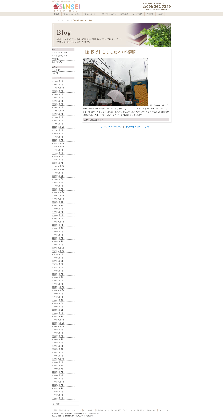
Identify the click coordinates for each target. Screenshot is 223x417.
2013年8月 (56, 362)
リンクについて (163, 410)
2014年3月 (56, 349)
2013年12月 (56, 359)
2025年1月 (56, 84)
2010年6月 (56, 398)
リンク (130, 410)
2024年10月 (56, 87)
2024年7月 (56, 97)
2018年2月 (56, 244)
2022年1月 (56, 140)
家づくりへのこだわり (71, 14)
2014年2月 (56, 352)
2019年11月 (56, 195)
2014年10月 (56, 326)
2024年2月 (56, 107)
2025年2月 (56, 81)
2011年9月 (56, 388)
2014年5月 (56, 342)
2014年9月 (56, 329)
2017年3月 (56, 264)
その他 (54, 70)
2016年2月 (56, 280)
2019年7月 (56, 205)
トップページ (59, 20)
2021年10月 (56, 146)
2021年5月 (56, 153)
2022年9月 (56, 130)
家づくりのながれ (109, 14)
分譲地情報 (124, 14)
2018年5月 (56, 234)
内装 (53, 73)
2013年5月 (56, 372)
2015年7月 (56, 300)
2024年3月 (56, 104)
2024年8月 (56, 94)
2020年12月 (56, 166)
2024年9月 (56, 91)
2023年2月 (56, 120)
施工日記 (55, 62)
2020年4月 (56, 182)
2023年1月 (56, 123)
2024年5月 (56, 101)
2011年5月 (56, 391)
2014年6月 (56, 339)
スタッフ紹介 (137, 14)
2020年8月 (56, 172)
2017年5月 (56, 257)
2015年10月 (56, 290)
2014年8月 (56, 332)
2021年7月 (56, 149)
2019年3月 (56, 218)
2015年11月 (56, 287)
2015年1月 (56, 316)
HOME (56, 14)
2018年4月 (56, 238)
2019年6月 (56, 208)
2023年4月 (56, 117)
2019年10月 (56, 198)
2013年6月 (56, 368)
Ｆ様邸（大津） (58, 52)
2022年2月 (56, 136)
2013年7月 (56, 365)
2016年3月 (56, 277)
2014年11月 (56, 323)
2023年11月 (56, 110)
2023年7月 (56, 114)
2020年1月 (56, 189)
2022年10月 (56, 127)
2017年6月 (56, 254)
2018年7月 (56, 228)
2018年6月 (56, 231)
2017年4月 (56, 261)
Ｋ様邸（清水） (58, 55)
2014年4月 (56, 346)
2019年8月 (56, 202)
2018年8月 (56, 225)
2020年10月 (56, 169)
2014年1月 (56, 355)
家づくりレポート (91, 14)
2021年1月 (56, 163)
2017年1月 (56, 267)
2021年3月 (56, 159)
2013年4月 (56, 375)
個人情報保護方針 (139, 410)
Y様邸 (54, 59)
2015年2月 (56, 313)
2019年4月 (56, 215)
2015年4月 (56, 310)
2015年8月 (56, 296)
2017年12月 (56, 248)
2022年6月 (56, 133)
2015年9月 (56, 293)
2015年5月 (56, 306)
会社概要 (150, 14)
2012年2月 (56, 385)
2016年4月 (56, 274)
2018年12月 (56, 221)
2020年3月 (56, 185)
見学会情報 (62, 410)
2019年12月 (56, 192)
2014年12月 (56, 319)
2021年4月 (56, 156)
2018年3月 (56, 241)
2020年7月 (56, 176)
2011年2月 (56, 394)
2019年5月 (56, 211)
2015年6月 (56, 303)
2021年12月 (56, 143)
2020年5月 (56, 179)
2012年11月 (56, 381)
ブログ (159, 14)
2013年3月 (56, 378)
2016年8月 (56, 270)
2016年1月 (56, 283)
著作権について (152, 410)
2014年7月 (56, 336)
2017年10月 (56, 251)
